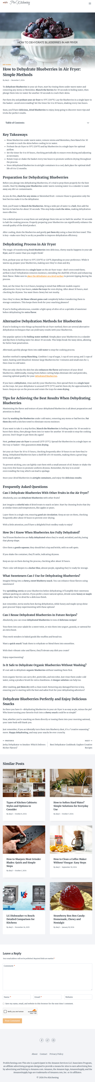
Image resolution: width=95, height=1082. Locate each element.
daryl (7, 80)
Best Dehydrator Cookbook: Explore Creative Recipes (71, 744)
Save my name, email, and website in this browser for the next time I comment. (39, 1004)
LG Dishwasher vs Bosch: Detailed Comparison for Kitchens (20, 919)
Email (38, 997)
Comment (9, 966)
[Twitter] (47, 1040)
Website (69, 997)
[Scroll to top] (89, 1078)
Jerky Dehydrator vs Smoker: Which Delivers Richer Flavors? (24, 744)
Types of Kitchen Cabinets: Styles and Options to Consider (21, 806)
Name (7, 997)
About (35, 1054)
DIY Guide (7, 65)
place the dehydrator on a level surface (45, 276)
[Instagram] (53, 1040)
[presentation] (24, 783)
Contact (43, 1054)
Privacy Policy (56, 1054)
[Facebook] (42, 1040)
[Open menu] (89, 3)
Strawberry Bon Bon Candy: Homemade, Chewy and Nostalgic (69, 919)
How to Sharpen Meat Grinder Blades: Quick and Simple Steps (23, 862)
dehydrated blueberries (46, 376)
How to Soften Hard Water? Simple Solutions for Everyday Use (71, 806)
